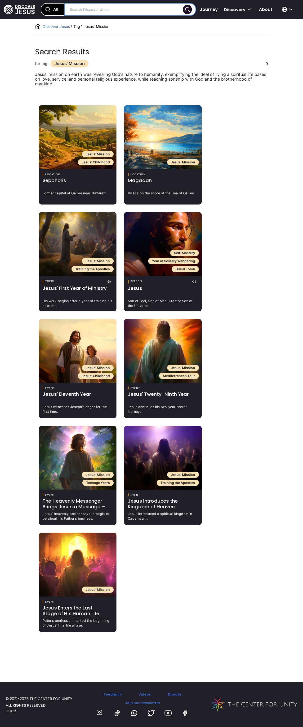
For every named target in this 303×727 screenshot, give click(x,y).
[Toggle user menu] (287, 9)
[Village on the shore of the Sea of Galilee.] (163, 137)
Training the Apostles (92, 269)
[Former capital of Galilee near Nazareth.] (77, 137)
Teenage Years (98, 483)
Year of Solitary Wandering (173, 261)
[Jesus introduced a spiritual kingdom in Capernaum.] (163, 458)
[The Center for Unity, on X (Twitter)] (151, 713)
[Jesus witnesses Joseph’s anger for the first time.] (77, 351)
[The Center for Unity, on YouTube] (168, 713)
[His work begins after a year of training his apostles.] (77, 244)
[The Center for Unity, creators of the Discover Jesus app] (253, 704)
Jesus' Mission (98, 154)
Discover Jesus (57, 26)
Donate (175, 694)
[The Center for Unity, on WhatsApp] (134, 713)
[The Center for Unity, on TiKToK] (117, 713)
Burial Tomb (185, 269)
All (55, 9)
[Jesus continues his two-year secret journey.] (163, 351)
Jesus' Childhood (96, 162)
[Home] (19, 9)
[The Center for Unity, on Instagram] (100, 713)
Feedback (112, 694)
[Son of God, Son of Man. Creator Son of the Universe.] (163, 244)
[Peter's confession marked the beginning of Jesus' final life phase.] (77, 564)
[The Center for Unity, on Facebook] (185, 713)
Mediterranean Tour (179, 376)
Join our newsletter (142, 703)
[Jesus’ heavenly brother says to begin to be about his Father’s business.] (77, 458)
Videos (144, 694)
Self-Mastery (184, 253)
